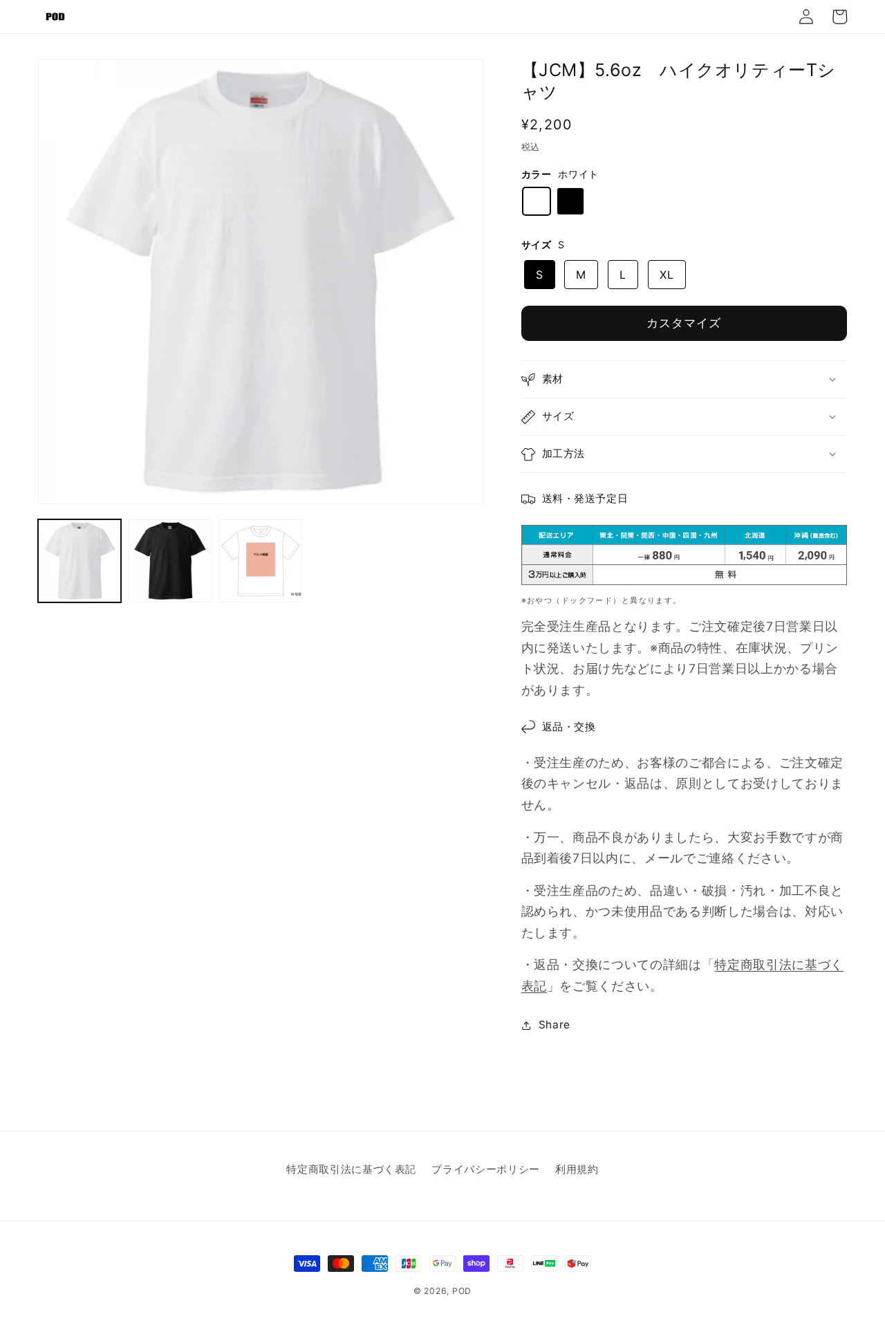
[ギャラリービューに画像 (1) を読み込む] (79, 560)
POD (462, 1291)
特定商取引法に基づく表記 (351, 1169)
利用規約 (577, 1169)
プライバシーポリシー (485, 1169)
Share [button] (554, 1024)
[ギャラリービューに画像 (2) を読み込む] (170, 560)
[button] (684, 379)
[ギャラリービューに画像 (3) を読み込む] (260, 560)
